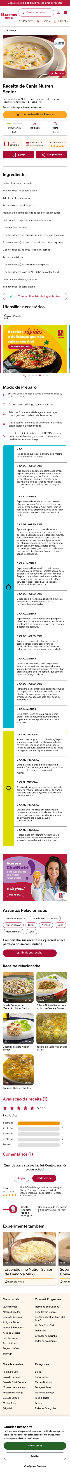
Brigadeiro (8, 1408)
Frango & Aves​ (43, 1387)
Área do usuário (11, 1333)
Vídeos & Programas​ (14, 1327)
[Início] (9, 16)
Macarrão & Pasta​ (44, 1392)
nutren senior (13, 925)
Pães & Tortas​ (42, 1398)
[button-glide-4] (43, 375)
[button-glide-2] (36, 375)
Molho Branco (10, 1403)
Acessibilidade (10, 1343)
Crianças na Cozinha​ (46, 1336)
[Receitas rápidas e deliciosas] (35, 349)
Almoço (46, 925)
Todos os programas (46, 1341)
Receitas (28, 21)
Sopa (60, 925)
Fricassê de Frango (13, 1392)
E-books (62, 21)
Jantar (31, 925)
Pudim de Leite (11, 1372)
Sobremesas (41, 1377)
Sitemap (7, 1353)
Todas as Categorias (45, 1408)
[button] (51, 154)
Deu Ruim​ (40, 1330)
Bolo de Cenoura (12, 1377)
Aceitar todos (35, 1446)
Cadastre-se (44, 1178)
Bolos (38, 1372)
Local (31, 931)
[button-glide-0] (29, 375)
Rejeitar (35, 1456)
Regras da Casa (11, 1348)
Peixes (38, 1403)
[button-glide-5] (47, 375)
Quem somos (10, 1307)
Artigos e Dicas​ (11, 1322)
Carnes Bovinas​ (43, 1382)
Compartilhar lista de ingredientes (39, 296)
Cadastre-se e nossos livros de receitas (35, 3)
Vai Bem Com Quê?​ (45, 1325)
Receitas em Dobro (45, 1312)
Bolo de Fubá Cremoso (15, 1382)
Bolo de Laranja (11, 1398)
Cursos (45, 21)
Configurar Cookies (35, 1466)
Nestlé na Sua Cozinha (47, 1307)
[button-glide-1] (33, 375)
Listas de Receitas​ (12, 1317)
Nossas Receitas (11, 1312)
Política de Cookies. (29, 1438)
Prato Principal (13, 931)
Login (21, 1178)
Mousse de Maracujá (14, 1387)
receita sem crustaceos (45, 918)
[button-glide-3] (40, 375)
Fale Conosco (10, 1338)
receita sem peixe (15, 918)
